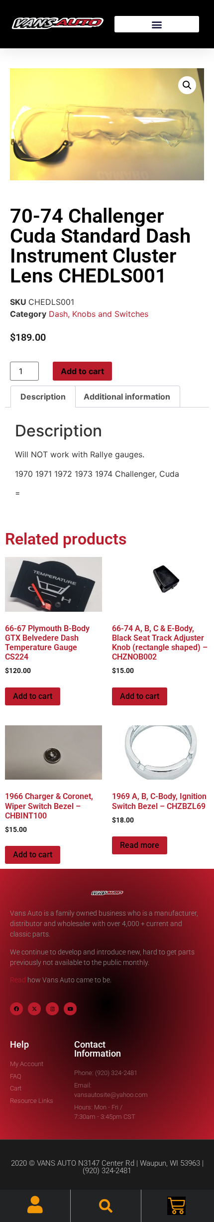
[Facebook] (16, 1008)
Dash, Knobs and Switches (98, 314)
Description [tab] (43, 397)
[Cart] (176, 1206)
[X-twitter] (34, 1008)
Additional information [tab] (127, 397)
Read (18, 980)
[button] (156, 24)
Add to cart (82, 371)
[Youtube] (70, 1008)
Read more (139, 845)
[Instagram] (52, 1008)
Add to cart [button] (32, 696)
